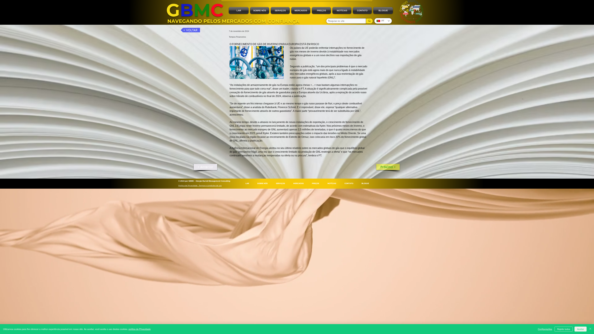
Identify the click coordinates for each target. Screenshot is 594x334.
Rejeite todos (563, 329)
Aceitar (580, 329)
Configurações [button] (545, 329)
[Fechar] (590, 329)
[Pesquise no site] (369, 21)
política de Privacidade (140, 329)
